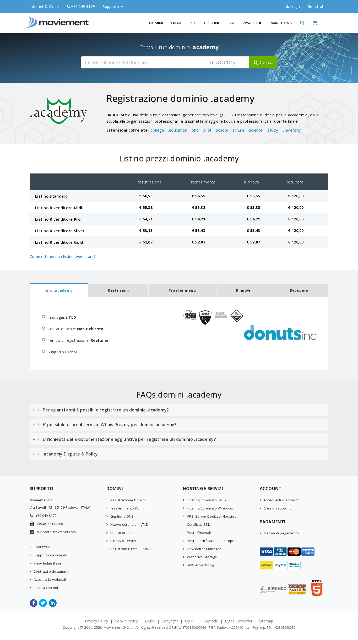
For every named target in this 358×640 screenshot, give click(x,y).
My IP (189, 621)
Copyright (170, 621)
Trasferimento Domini (128, 508)
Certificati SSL (198, 524)
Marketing (281, 22)
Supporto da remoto (50, 555)
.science (255, 130)
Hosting (212, 22)
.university (291, 130)
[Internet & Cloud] (58, 19)
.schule (238, 130)
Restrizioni (118, 290)
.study (272, 130)
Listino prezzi (121, 532)
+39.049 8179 (82, 6)
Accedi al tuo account (281, 500)
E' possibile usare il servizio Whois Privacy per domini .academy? (110, 424)
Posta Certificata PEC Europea (212, 540)
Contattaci (42, 547)
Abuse (149, 621)
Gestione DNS (122, 516)
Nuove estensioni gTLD (129, 524)
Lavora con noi (46, 587)
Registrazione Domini (128, 500)
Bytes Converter (238, 621)
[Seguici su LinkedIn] (53, 603)
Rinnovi (243, 290)
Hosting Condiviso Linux (206, 500)
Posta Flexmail (199, 532)
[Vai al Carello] (320, 23)
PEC (192, 22)
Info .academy (59, 290)
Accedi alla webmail (50, 579)
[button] (302, 23)
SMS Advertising (200, 565)
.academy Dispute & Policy (70, 454)
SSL (232, 22)
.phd (195, 130)
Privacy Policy (96, 621)
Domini (156, 22)
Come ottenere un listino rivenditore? (62, 256)
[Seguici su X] (43, 603)
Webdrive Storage (202, 557)
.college (157, 130)
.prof (207, 130)
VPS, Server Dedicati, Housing (211, 516)
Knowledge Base (47, 563)
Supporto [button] (111, 6)
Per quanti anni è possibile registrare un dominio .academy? (106, 410)
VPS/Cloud (252, 22)
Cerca (265, 62)
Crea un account (277, 508)
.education (177, 130)
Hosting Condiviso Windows (210, 508)
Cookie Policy (126, 621)
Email (176, 22)
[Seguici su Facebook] (34, 603)
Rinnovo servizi (123, 540)
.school (221, 130)
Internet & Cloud (44, 6)
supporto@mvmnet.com (56, 531)
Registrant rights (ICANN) (130, 548)
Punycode (209, 621)
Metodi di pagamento (281, 533)
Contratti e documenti (51, 571)
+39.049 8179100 (49, 523)
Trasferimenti (182, 290)
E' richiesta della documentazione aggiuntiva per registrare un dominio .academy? (129, 439)
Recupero (299, 290)
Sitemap (266, 621)
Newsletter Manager (204, 548)
